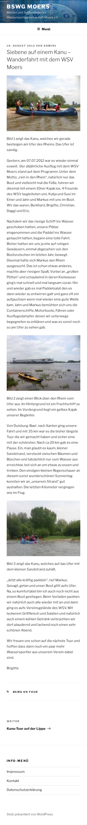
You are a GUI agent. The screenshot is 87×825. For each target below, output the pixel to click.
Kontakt (13, 781)
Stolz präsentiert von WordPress (30, 814)
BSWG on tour (25, 691)
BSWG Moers (28, 6)
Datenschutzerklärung (24, 790)
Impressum (16, 772)
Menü (46, 29)
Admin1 (50, 45)
